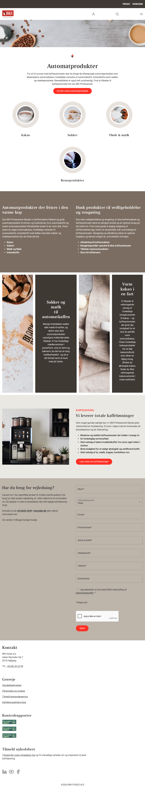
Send (82, 628)
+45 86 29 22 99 (15, 666)
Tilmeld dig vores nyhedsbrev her (19, 755)
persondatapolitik (84, 593)
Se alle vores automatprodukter (72, 91)
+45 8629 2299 (24, 510)
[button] (93, 14)
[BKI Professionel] (8, 14)
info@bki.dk (40, 510)
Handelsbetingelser (11, 685)
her (92, 229)
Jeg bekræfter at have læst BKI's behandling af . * (101, 591)
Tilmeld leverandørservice (15, 696)
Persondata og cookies (13, 691)
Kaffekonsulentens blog (14, 702)
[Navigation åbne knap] (141, 13)
